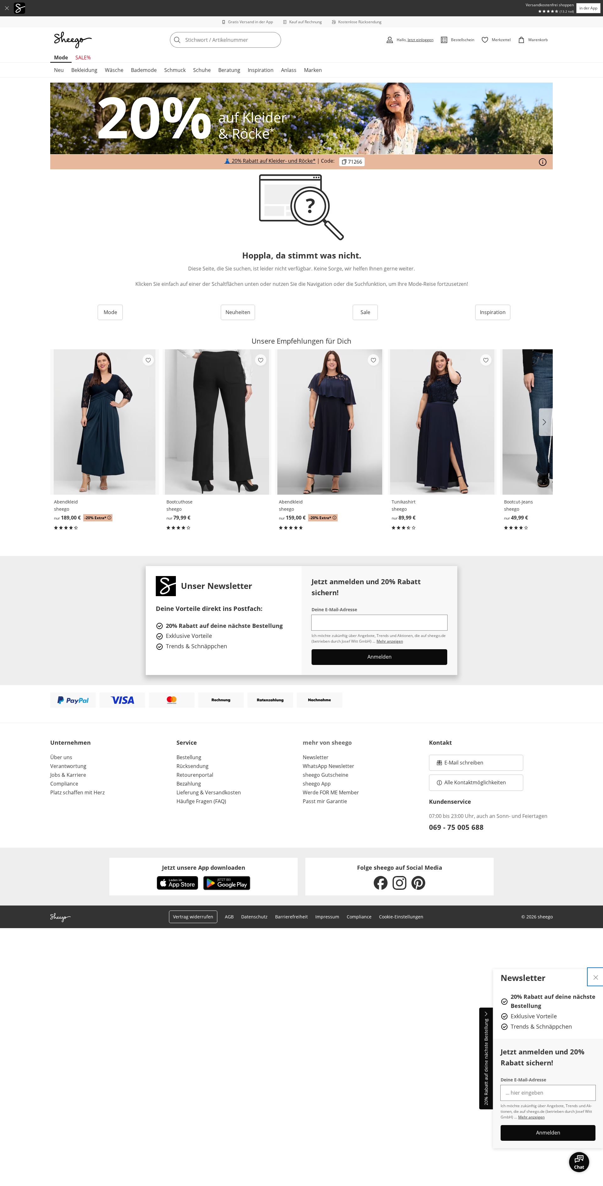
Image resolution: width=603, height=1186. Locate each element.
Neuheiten (237, 312)
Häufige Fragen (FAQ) (201, 801)
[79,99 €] (217, 422)
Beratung (229, 70)
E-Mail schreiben (460, 764)
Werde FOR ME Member (331, 792)
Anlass (288, 70)
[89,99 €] (442, 422)
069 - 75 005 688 (456, 827)
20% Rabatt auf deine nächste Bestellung (486, 1062)
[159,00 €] (329, 422)
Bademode (144, 70)
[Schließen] (7, 8)
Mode (61, 57)
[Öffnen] (543, 162)
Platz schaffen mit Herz (77, 792)
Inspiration (261, 70)
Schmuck (175, 70)
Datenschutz (254, 917)
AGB (229, 917)
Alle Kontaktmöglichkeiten (475, 782)
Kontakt (440, 742)
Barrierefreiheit (291, 917)
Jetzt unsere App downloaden (203, 867)
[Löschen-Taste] (274, 39)
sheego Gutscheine (325, 774)
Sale (365, 312)
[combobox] (239, 39)
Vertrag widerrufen (193, 917)
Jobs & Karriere (68, 774)
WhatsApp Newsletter (328, 766)
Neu (59, 70)
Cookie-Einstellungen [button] (401, 917)
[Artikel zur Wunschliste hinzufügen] (148, 360)
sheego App (317, 783)
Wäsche (114, 70)
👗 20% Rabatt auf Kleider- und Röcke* (270, 161)
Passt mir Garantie (325, 801)
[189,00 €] (104, 422)
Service (187, 742)
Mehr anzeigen (531, 1117)
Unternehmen (70, 742)
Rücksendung (193, 766)
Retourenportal (195, 774)
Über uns (61, 757)
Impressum (327, 917)
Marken (313, 70)
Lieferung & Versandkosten (209, 792)
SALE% (83, 57)
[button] (546, 422)
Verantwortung (68, 766)
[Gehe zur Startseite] (73, 39)
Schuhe (202, 70)
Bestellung (189, 757)
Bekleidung (84, 70)
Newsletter (316, 757)
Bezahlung (189, 783)
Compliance (64, 783)
